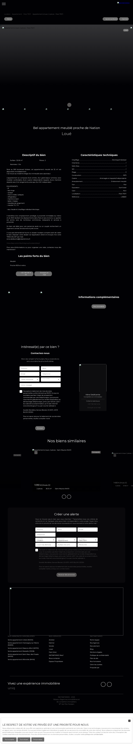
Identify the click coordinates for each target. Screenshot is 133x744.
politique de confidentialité (59, 569)
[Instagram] (109, 684)
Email (23, 374)
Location (7, 14)
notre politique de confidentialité (92, 734)
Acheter (52, 640)
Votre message (26, 385)
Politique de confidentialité (99, 655)
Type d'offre (40, 539)
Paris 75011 (27, 14)
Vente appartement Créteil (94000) (20, 640)
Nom (44, 368)
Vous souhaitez (46, 378)
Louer (51, 649)
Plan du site (94, 658)
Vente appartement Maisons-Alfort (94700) (23, 648)
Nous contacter (54, 658)
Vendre (51, 646)
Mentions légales (96, 652)
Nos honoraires (95, 661)
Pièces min (83, 545)
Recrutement (95, 646)
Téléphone (46, 374)
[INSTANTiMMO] (124, 4)
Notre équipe (94, 640)
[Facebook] (103, 684)
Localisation (82, 539)
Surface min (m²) (64, 545)
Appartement (17, 14)
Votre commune (27, 379)
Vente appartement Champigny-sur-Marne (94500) (23, 644)
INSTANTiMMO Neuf (56, 655)
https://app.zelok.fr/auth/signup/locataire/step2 (23, 243)
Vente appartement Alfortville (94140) (21, 659)
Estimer (51, 643)
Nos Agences (94, 643)
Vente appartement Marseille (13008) (21, 651)
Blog (91, 649)
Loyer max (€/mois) (44, 545)
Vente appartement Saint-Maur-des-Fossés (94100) (23, 655)
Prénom (24, 368)
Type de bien (61, 539)
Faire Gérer (53, 652)
